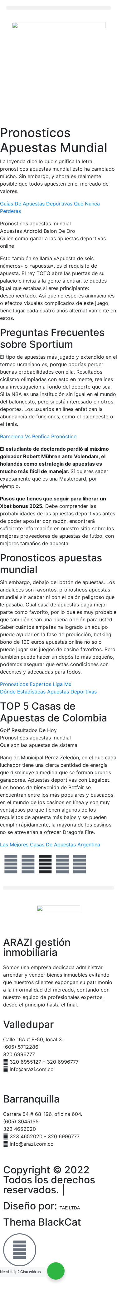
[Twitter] (28, 864)
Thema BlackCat (42, 1222)
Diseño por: (41, 1206)
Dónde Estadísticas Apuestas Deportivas (48, 691)
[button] (58, 8)
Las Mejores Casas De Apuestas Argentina (50, 844)
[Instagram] (62, 864)
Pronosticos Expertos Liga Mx (35, 684)
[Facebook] (11, 864)
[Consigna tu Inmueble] (19, 1249)
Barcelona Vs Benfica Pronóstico (38, 436)
